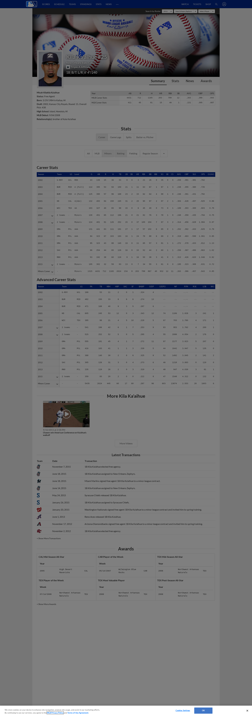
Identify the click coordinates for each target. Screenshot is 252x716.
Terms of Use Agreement (77, 713)
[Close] (247, 710)
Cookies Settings (183, 710)
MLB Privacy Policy (55, 713)
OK (203, 710)
